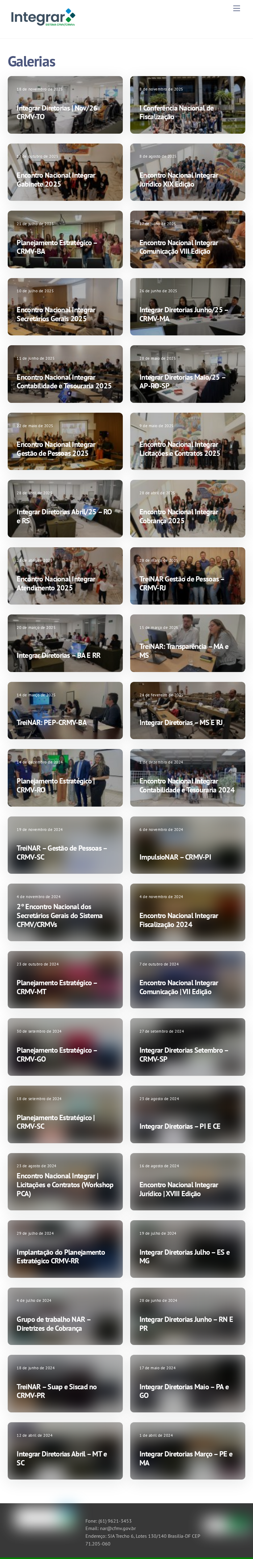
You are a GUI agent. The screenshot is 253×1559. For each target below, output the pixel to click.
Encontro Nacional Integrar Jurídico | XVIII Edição (178, 1189)
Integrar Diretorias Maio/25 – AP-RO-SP (182, 381)
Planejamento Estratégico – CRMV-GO (57, 1054)
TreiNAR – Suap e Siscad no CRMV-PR (57, 1391)
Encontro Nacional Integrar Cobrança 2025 (178, 516)
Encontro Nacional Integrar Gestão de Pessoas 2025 (56, 448)
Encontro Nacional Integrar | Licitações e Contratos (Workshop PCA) (65, 1184)
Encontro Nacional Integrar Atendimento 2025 (56, 583)
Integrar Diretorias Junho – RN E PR (186, 1323)
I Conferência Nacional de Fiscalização (176, 112)
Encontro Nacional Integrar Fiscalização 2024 (178, 920)
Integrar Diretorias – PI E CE (179, 1126)
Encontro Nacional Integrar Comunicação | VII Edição (178, 987)
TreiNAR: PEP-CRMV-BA (52, 722)
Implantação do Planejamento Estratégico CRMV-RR (61, 1256)
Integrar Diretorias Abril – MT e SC (62, 1458)
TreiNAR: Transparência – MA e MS (183, 651)
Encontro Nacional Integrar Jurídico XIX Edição (178, 179)
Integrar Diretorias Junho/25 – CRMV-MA (183, 314)
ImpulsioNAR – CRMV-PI (175, 857)
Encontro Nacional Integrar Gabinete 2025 (56, 179)
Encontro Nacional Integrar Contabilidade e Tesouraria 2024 (186, 785)
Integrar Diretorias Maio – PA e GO (184, 1391)
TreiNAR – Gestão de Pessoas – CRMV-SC (62, 852)
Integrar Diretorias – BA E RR (58, 655)
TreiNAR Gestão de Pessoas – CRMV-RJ (181, 583)
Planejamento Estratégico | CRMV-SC (55, 1122)
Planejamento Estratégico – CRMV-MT (57, 987)
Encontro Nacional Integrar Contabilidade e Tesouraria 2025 (64, 381)
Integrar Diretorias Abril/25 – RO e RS (64, 516)
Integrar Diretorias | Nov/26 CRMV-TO (57, 112)
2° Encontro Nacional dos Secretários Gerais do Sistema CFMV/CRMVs (59, 915)
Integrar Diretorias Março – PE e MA (185, 1458)
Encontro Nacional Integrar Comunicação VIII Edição (178, 247)
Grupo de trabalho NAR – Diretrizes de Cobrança (53, 1323)
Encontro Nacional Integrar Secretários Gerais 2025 (56, 314)
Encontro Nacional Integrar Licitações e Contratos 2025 (180, 448)
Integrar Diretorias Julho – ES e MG (184, 1256)
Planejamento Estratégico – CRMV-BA (57, 247)
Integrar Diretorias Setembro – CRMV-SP (183, 1054)
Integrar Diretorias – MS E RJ (180, 722)
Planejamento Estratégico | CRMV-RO (55, 785)
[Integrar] (42, 27)
